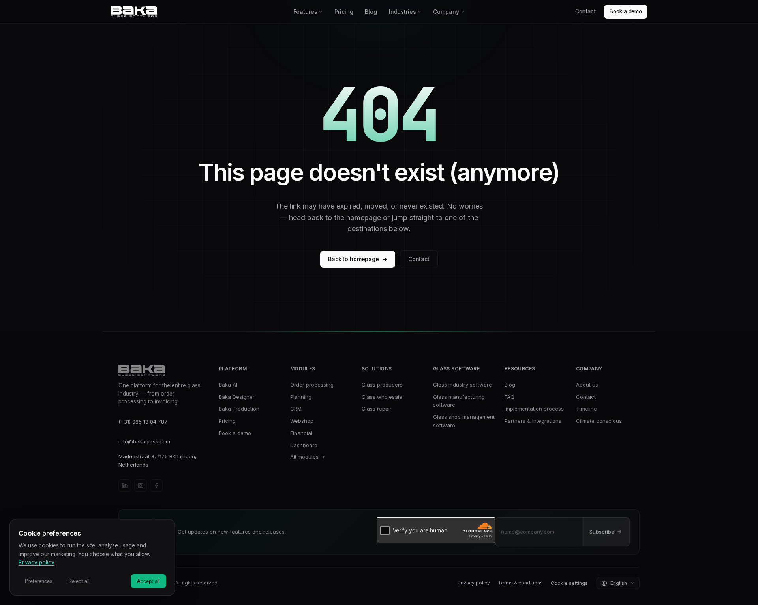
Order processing (312, 384)
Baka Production (239, 408)
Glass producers (382, 384)
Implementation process (534, 408)
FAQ (509, 397)
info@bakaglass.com (144, 441)
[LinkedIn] (124, 485)
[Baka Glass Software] (199, 11)
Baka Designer (237, 397)
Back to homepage (357, 259)
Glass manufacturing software (459, 401)
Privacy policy (474, 583)
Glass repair (377, 408)
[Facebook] (156, 485)
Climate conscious (599, 421)
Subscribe (601, 531)
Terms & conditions (520, 583)
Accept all (148, 581)
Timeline (586, 408)
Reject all (79, 581)
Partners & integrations (533, 421)
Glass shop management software (464, 421)
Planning (300, 397)
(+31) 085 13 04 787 (142, 421)
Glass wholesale (382, 397)
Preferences (39, 581)
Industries (402, 11)
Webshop (301, 421)
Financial (301, 433)
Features (305, 11)
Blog (371, 11)
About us (587, 384)
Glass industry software (462, 384)
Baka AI (228, 384)
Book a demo (626, 11)
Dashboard (303, 445)
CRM (296, 408)
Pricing (343, 11)
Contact (585, 11)
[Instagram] (140, 485)
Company (446, 11)
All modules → (307, 457)
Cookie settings (569, 583)
